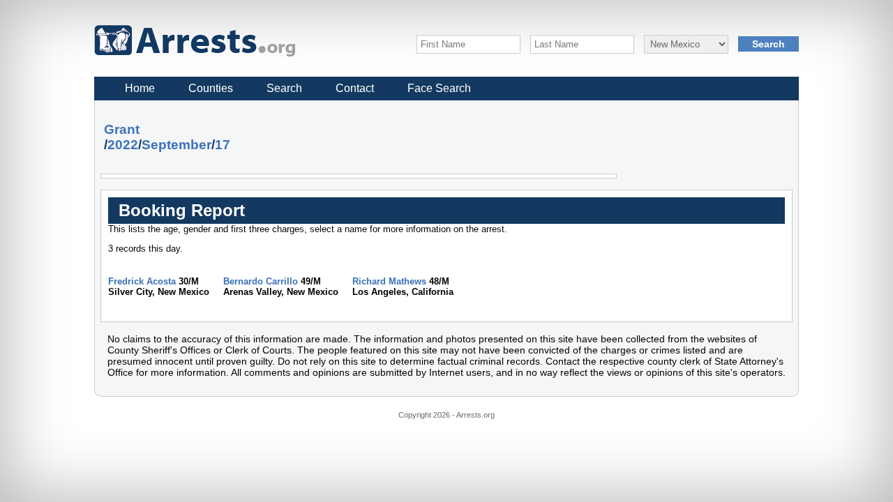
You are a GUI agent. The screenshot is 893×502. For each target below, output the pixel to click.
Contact (355, 88)
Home (140, 88)
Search (284, 88)
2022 (122, 144)
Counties (210, 88)
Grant (122, 129)
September (176, 144)
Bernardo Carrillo (260, 281)
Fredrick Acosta (142, 281)
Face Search (439, 88)
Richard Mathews (389, 281)
